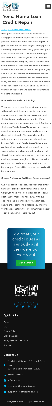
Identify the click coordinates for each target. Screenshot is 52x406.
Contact (7, 322)
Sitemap (8, 345)
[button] (48, 6)
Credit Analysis (11, 336)
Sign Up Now (7, 30)
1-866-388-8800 (22, 30)
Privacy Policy (10, 331)
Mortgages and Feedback (16, 340)
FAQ (5, 327)
